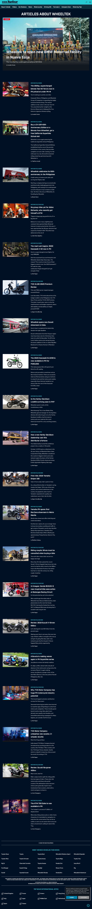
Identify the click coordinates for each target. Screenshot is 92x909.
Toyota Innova (42, 858)
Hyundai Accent (23, 872)
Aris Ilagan (35, 273)
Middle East (43, 898)
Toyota (21, 854)
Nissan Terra (59, 868)
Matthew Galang (36, 540)
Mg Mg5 (40, 868)
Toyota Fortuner (24, 858)
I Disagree (84, 897)
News (30, 7)
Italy (5, 898)
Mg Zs (3, 863)
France (24, 893)
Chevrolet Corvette (24, 863)
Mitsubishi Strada (43, 872)
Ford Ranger (4, 868)
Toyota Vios (77, 858)
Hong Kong (61, 893)
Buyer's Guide (5, 7)
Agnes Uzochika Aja (37, 312)
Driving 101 (47, 7)
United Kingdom (8, 893)
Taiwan (24, 903)
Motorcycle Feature (37, 204)
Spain (5, 903)
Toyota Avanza (42, 863)
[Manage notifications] (88, 905)
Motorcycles (38, 7)
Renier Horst (35, 197)
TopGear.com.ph (36, 161)
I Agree (72, 897)
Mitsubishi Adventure (80, 872)
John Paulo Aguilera (37, 235)
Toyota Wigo (59, 858)
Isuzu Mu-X (77, 863)
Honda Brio (59, 872)
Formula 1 (56, 7)
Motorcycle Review (37, 281)
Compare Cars (66, 7)
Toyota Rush (41, 854)
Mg (75, 868)
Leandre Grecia (11, 65)
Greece (42, 893)
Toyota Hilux (5, 858)
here (67, 894)
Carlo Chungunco (36, 793)
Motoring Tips (77, 7)
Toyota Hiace (5, 854)
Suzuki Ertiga (23, 868)
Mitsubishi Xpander (79, 854)
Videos (14, 7)
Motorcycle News (11, 47)
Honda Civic (59, 863)
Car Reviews (22, 7)
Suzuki (3, 872)
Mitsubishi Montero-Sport (63, 854)
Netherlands (61, 898)
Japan (23, 898)
